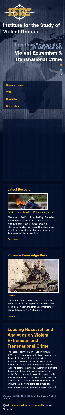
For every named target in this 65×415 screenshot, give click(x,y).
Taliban (11, 295)
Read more (13, 239)
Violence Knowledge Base (27, 255)
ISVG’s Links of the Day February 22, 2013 (30, 212)
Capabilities (12, 98)
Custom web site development (27, 404)
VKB (8, 91)
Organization (12, 105)
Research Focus (14, 84)
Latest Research (20, 189)
